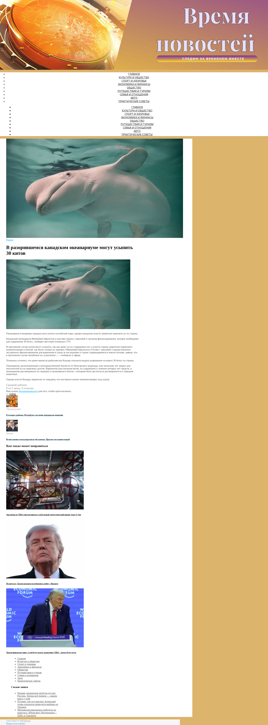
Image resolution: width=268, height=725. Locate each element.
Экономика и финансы (134, 84)
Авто (134, 98)
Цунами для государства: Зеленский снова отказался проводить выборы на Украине (37, 704)
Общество (134, 87)
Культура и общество (134, 77)
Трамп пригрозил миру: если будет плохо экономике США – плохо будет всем (41, 652)
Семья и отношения (134, 94)
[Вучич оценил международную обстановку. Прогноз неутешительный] (12, 430)
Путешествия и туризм (134, 91)
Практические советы (134, 101)
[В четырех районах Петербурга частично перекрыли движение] (12, 406)
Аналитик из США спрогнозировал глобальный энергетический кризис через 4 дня (43, 514)
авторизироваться (28, 391)
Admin (12, 394)
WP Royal (25, 720)
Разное (9, 240)
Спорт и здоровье (134, 81)
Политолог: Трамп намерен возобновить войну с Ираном (32, 583)
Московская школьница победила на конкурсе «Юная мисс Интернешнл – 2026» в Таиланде (37, 713)
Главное (134, 74)
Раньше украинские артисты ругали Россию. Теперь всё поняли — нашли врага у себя (37, 696)
